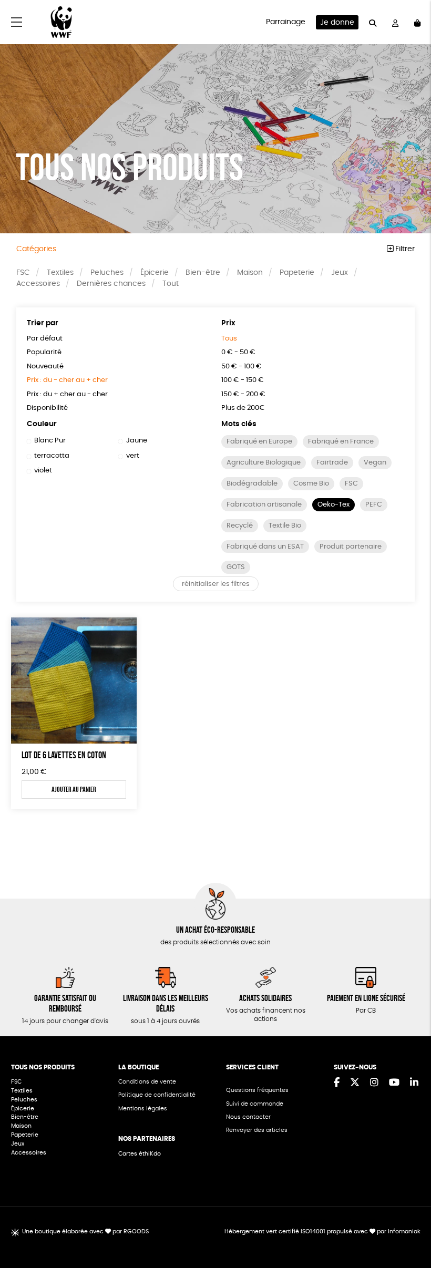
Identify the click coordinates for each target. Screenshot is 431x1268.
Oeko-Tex (333, 504)
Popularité (44, 352)
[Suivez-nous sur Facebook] (337, 1083)
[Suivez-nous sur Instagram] (374, 1083)
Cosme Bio (311, 483)
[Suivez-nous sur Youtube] (394, 1083)
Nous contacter (248, 1117)
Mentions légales (142, 1108)
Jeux (339, 272)
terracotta (51, 455)
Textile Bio (285, 525)
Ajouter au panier (74, 789)
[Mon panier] (417, 22)
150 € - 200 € (243, 394)
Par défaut (45, 338)
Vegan (375, 462)
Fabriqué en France (341, 441)
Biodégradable (252, 483)
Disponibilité (47, 408)
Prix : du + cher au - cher (67, 394)
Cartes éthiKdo (139, 1154)
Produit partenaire (351, 546)
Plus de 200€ (243, 408)
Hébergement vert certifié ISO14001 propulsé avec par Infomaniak (322, 1231)
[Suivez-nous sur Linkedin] (414, 1083)
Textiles (60, 272)
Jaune (136, 440)
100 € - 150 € (242, 380)
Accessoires (38, 283)
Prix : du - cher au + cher (67, 380)
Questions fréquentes (257, 1090)
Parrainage (285, 22)
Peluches (107, 272)
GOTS (236, 567)
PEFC (373, 504)
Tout (170, 283)
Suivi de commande (254, 1104)
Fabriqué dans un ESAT (265, 546)
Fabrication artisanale (264, 504)
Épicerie (154, 272)
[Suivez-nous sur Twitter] (355, 1083)
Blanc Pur (50, 440)
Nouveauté (45, 366)
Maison (250, 272)
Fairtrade (332, 462)
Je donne (337, 22)
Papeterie (297, 272)
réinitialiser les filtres (216, 584)
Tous (229, 338)
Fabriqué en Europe (259, 441)
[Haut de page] (409, 1225)
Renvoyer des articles (257, 1130)
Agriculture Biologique (264, 462)
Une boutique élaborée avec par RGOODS (85, 1231)
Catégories (36, 249)
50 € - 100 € (241, 366)
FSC (23, 272)
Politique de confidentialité (157, 1095)
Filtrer (404, 249)
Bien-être (203, 272)
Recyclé (240, 525)
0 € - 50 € (238, 352)
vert (132, 455)
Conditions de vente (147, 1082)
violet (43, 470)
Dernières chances (111, 283)
